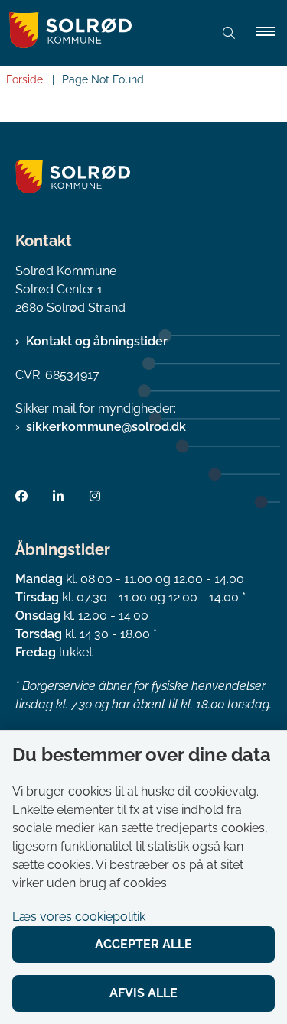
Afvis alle (143, 993)
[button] (271, 32)
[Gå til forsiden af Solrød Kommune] (100, 32)
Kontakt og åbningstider (97, 341)
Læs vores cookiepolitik (78, 916)
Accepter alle (143, 944)
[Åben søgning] (228, 33)
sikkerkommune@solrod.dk (106, 427)
